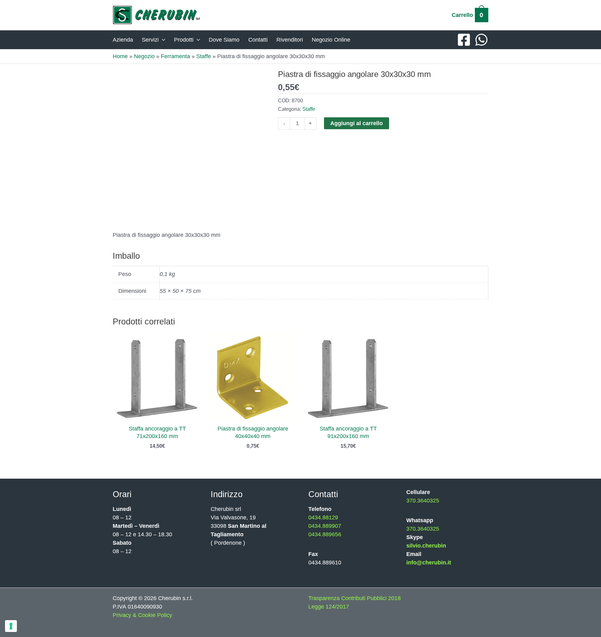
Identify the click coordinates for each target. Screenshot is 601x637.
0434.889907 (324, 526)
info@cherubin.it (428, 562)
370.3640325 (422, 500)
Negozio (144, 56)
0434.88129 (323, 517)
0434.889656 (324, 534)
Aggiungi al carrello (356, 123)
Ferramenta (175, 56)
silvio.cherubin (426, 546)
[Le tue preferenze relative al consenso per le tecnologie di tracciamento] (11, 626)
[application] (162, 39)
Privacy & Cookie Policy (142, 615)
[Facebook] (464, 40)
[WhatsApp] (481, 40)
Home (120, 56)
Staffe (203, 56)
